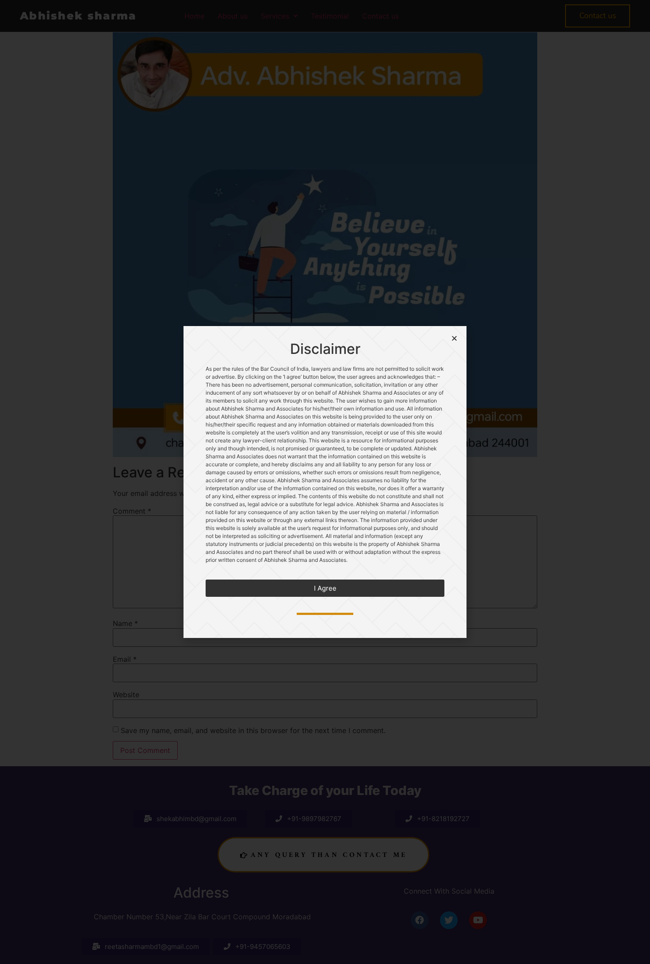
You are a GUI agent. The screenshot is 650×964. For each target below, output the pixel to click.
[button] (325, 588)
